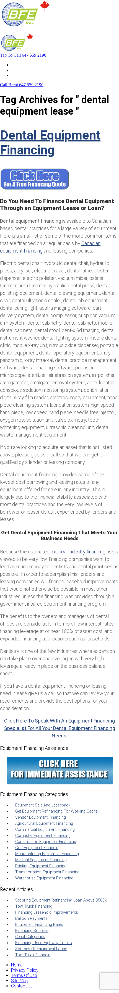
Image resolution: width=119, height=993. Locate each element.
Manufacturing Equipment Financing (47, 854)
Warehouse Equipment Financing (44, 878)
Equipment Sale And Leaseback (42, 805)
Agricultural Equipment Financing (44, 823)
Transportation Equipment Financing (47, 872)
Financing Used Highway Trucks (43, 943)
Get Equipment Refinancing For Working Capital (57, 811)
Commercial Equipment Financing (45, 829)
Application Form (27, 70)
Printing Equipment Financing (40, 866)
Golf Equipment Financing (38, 847)
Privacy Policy (24, 970)
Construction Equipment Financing (45, 841)
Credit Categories (30, 936)
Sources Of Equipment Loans (41, 949)
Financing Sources (31, 930)
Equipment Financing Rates (39, 924)
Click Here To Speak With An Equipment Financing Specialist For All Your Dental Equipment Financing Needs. (59, 728)
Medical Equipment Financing (41, 860)
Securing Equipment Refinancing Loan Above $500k (61, 900)
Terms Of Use (24, 975)
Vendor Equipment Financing (40, 817)
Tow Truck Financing (33, 906)
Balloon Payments (31, 918)
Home (17, 64)
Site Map (19, 980)
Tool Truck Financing (34, 955)
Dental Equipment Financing (50, 142)
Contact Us (22, 75)
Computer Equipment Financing (43, 835)
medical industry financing (78, 552)
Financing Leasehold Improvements (46, 912)
